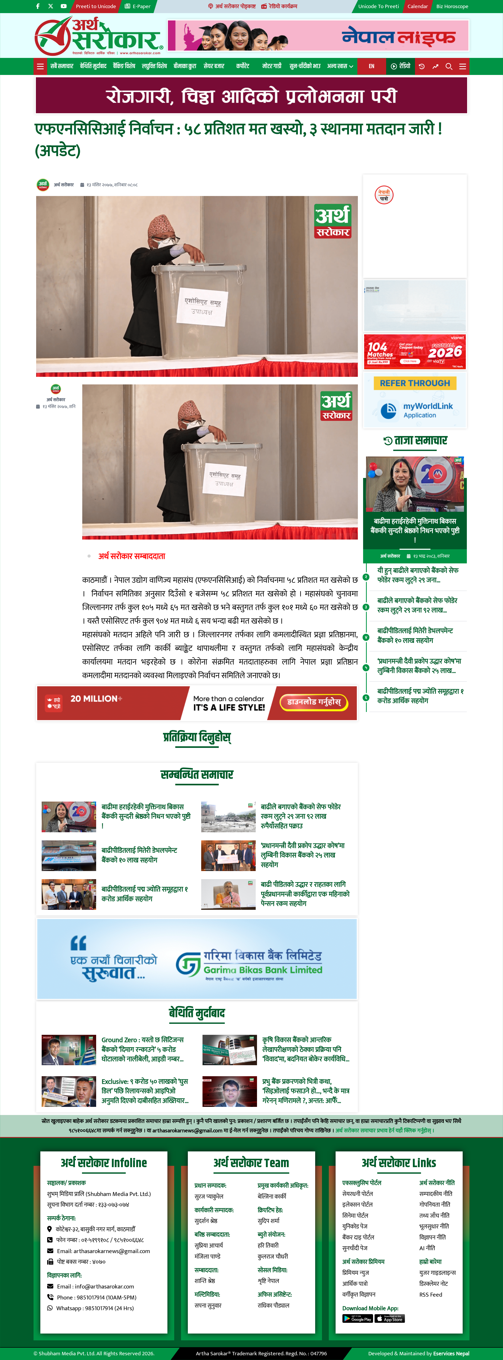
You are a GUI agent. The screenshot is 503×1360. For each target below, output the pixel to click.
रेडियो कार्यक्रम (283, 6)
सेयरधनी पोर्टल (357, 1194)
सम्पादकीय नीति (435, 1194)
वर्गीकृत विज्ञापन (358, 1295)
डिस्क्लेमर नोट (433, 1284)
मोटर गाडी (272, 66)
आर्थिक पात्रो (355, 1284)
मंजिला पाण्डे (207, 1257)
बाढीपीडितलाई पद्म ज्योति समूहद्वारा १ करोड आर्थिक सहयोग (145, 894)
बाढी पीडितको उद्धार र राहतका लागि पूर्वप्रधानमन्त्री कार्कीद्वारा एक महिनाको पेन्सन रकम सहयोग (305, 894)
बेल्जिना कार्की (272, 1197)
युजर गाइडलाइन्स (437, 1273)
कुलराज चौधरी (273, 1257)
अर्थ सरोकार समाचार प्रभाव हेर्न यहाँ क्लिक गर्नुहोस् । (385, 1130)
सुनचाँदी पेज (355, 1248)
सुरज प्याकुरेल (209, 1197)
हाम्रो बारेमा (430, 1262)
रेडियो (405, 66)
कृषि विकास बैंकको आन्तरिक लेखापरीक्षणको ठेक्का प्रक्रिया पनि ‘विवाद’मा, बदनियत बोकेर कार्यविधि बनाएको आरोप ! (304, 1050)
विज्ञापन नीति (432, 1238)
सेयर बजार (214, 66)
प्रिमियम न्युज (355, 1273)
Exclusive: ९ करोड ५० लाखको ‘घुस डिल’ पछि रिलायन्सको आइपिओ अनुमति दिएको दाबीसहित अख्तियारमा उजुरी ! (146, 1091)
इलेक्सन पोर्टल (357, 1205)
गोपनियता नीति (434, 1205)
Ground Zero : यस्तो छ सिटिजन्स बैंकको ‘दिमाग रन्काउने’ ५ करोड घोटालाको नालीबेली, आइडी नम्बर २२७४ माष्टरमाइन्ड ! (143, 1050)
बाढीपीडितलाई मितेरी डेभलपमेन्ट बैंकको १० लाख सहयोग (139, 855)
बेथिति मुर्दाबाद (93, 66)
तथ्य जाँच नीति (434, 1216)
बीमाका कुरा (185, 66)
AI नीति (427, 1248)
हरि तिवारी (268, 1246)
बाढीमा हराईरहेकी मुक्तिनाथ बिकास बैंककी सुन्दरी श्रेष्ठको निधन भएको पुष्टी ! (146, 817)
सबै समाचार (62, 66)
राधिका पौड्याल (273, 1306)
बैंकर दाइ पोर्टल (358, 1238)
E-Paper (142, 6)
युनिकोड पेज (355, 1227)
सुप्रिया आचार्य (209, 1246)
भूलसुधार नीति (434, 1227)
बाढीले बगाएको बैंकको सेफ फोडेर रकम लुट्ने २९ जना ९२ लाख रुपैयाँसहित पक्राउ (301, 817)
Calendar (418, 6)
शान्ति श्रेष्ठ (205, 1281)
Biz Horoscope (452, 6)
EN (371, 66)
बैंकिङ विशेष (124, 66)
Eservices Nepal (451, 1353)
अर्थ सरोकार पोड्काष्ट (236, 6)
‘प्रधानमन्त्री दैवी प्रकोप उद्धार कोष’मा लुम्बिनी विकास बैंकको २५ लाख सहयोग (303, 855)
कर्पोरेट (243, 66)
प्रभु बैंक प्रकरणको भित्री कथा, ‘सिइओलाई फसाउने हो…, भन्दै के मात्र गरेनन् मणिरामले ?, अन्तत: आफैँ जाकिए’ (306, 1091)
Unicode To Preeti (378, 6)
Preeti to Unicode (96, 6)
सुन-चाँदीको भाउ (305, 66)
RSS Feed (430, 1295)
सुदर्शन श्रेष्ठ (206, 1221)
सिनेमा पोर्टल (355, 1216)
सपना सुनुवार (208, 1306)
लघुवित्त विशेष (154, 66)
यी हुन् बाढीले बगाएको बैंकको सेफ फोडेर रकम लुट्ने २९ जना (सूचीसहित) (418, 575)
